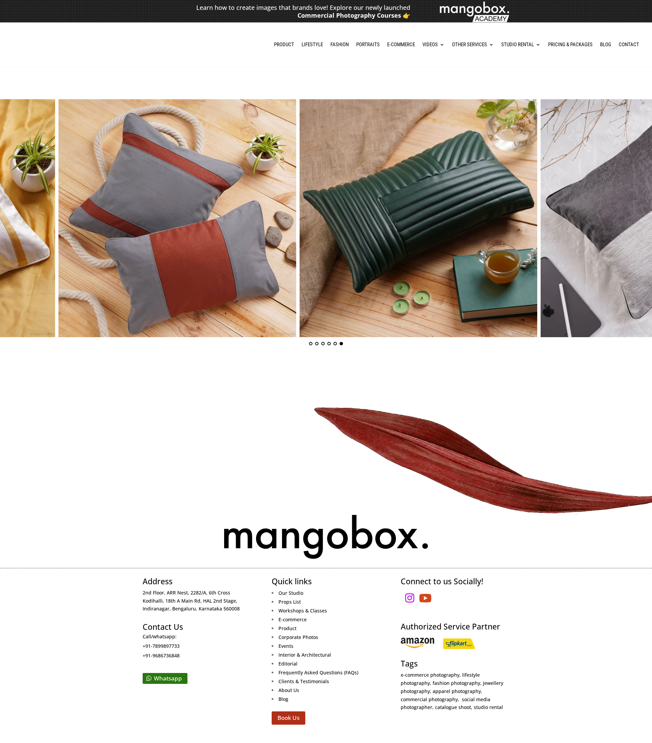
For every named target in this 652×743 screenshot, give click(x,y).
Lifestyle (312, 44)
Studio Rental (517, 44)
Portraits (368, 44)
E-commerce (401, 44)
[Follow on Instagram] (410, 598)
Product (284, 44)
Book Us (288, 718)
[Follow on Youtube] (425, 598)
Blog (605, 44)
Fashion (339, 44)
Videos (430, 44)
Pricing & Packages (570, 44)
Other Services (469, 44)
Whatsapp (168, 678)
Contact (629, 44)
